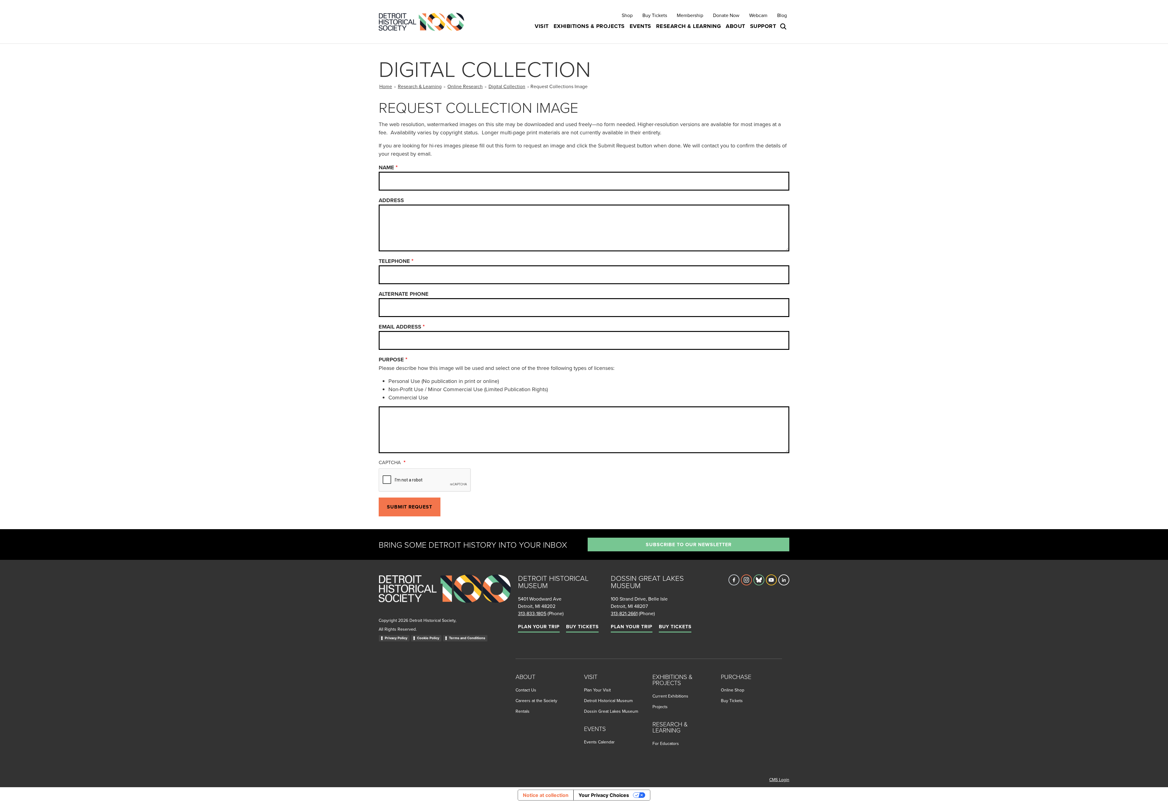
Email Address (400, 327)
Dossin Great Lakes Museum (611, 711)
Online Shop (732, 690)
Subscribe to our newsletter (689, 544)
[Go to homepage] (445, 595)
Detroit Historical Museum (608, 701)
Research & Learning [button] (688, 26)
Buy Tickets (654, 15)
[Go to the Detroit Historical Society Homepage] (424, 21)
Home (385, 86)
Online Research (465, 86)
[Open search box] (783, 26)
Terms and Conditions (467, 638)
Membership (690, 15)
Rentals (523, 711)
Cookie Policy (428, 638)
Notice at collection (545, 795)
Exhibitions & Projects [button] (589, 26)
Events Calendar (599, 742)
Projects (660, 707)
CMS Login (779, 780)
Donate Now (726, 15)
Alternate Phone (404, 294)
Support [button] (763, 26)
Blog (782, 15)
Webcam (758, 15)
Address (391, 200)
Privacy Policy (396, 638)
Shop (627, 15)
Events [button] (640, 26)
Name (386, 167)
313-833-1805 (532, 613)
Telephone (394, 261)
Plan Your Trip (539, 626)
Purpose (391, 360)
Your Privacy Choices (604, 795)
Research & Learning (420, 86)
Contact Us (526, 690)
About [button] (735, 26)
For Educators (665, 743)
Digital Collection (506, 86)
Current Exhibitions (670, 696)
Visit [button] (542, 26)
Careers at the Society (536, 701)
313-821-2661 (624, 613)
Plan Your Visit (597, 690)
